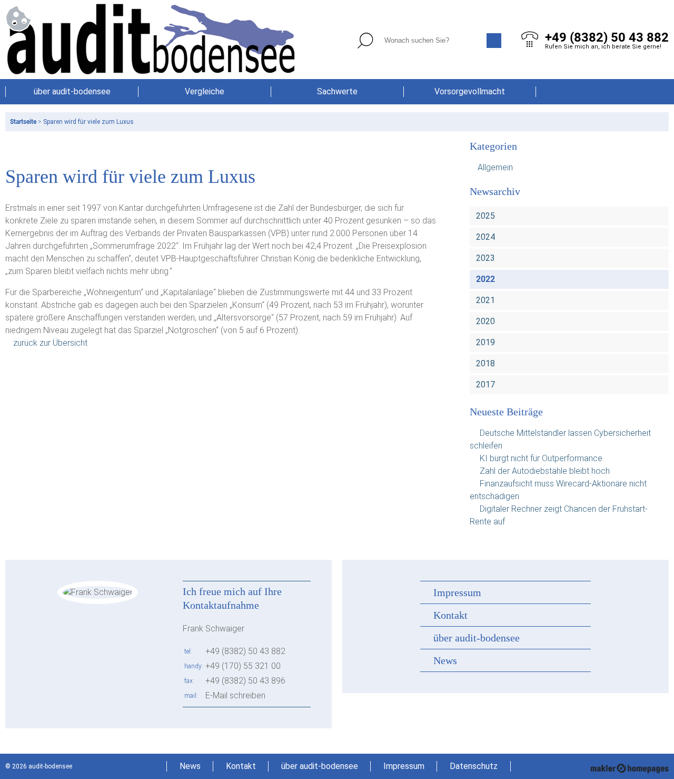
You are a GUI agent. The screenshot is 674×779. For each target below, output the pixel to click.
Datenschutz (474, 766)
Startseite (23, 121)
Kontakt (450, 615)
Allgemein (495, 167)
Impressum (457, 592)
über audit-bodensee (72, 91)
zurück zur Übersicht (50, 343)
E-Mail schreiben (235, 695)
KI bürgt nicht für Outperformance (541, 458)
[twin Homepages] (629, 766)
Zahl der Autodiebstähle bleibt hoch (545, 471)
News (445, 660)
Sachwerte (337, 91)
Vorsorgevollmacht (469, 91)
